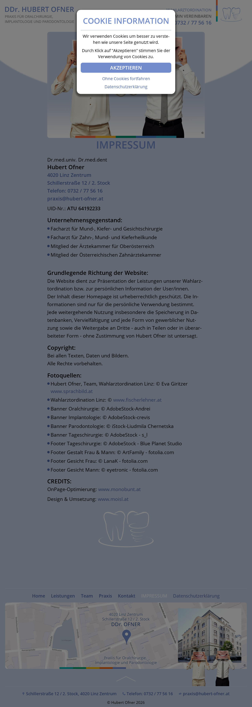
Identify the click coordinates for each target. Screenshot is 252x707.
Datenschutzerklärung (126, 86)
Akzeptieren (126, 67)
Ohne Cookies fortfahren (126, 78)
